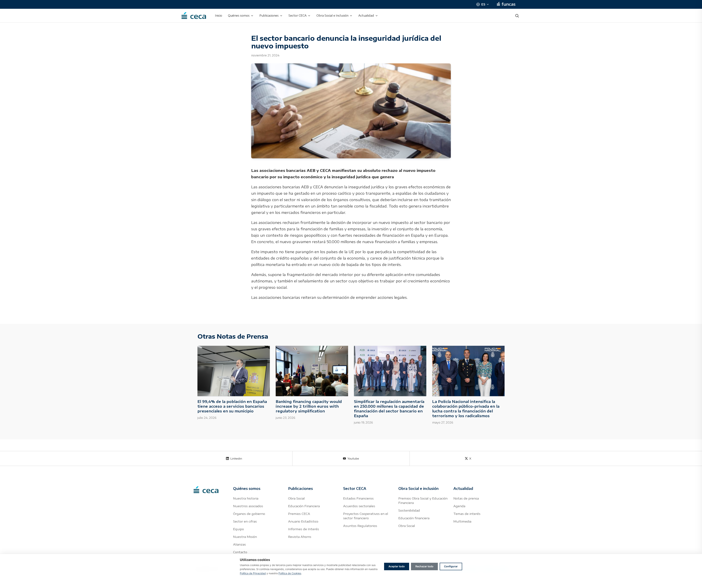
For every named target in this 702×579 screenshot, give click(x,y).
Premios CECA (299, 514)
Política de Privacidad (253, 573)
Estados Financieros (358, 498)
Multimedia (462, 521)
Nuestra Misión (245, 537)
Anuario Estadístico (303, 521)
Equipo (238, 529)
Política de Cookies (289, 573)
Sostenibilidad (409, 510)
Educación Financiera (304, 506)
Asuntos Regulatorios (360, 526)
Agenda (459, 506)
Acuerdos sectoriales (359, 506)
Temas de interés (466, 514)
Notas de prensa (466, 498)
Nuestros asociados (248, 506)
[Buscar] (517, 15)
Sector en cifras (245, 521)
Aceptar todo (396, 566)
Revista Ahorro (299, 537)
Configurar (451, 566)
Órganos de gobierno (249, 514)
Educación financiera (413, 518)
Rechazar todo (424, 566)
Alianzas (239, 544)
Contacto (240, 552)
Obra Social (296, 498)
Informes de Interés (303, 529)
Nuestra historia (245, 498)
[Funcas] (506, 4)
